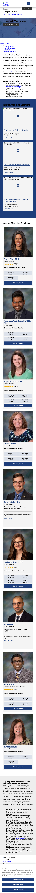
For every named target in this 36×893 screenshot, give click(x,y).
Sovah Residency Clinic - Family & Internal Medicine (16, 200)
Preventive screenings (13, 87)
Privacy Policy (7, 861)
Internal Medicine (9, 48)
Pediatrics (6, 50)
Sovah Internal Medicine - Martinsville (17, 165)
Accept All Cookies (17, 889)
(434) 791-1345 (8, 137)
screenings (9, 71)
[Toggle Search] (28, 3)
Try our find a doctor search (12, 14)
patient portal (20, 838)
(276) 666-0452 (8, 172)
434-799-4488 (8, 518)
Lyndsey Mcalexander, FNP (13, 562)
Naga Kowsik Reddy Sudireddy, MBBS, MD (17, 322)
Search (26, 9)
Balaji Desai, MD (9, 685)
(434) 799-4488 (8, 209)
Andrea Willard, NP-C (11, 259)
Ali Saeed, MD (9, 624)
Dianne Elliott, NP (10, 444)
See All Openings (18, 283)
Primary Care (4, 43)
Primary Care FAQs (9, 51)
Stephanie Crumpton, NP (13, 381)
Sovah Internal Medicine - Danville (16, 130)
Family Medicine (8, 47)
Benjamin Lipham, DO (12, 502)
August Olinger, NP (10, 747)
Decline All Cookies (18, 884)
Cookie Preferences (18, 879)
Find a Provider (11, 24)
